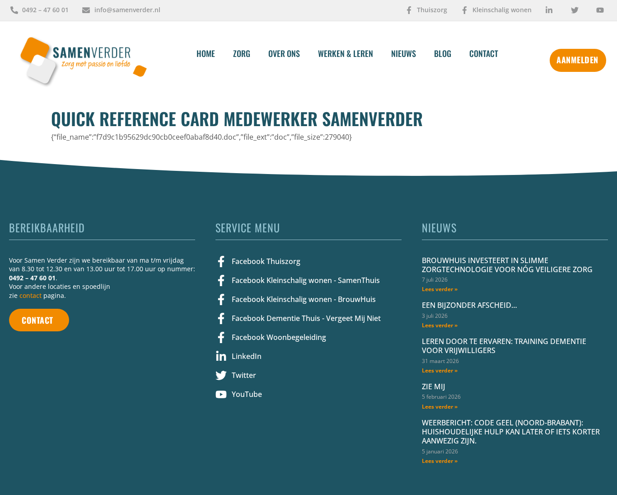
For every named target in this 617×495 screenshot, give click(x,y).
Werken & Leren (345, 53)
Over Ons (284, 53)
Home (205, 53)
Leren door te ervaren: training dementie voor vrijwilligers (504, 345)
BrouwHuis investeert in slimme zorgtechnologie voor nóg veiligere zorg (507, 264)
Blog (442, 53)
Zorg (241, 53)
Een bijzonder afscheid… (469, 305)
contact (30, 295)
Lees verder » (440, 289)
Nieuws (403, 53)
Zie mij (433, 386)
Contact (483, 53)
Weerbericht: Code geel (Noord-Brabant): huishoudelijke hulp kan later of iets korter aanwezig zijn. (511, 432)
